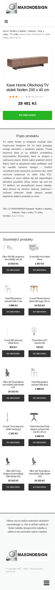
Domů (5, 31)
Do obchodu (27, 115)
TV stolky (14, 34)
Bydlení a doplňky (18, 31)
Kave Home (18, 216)
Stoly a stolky (27, 212)
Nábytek (32, 31)
